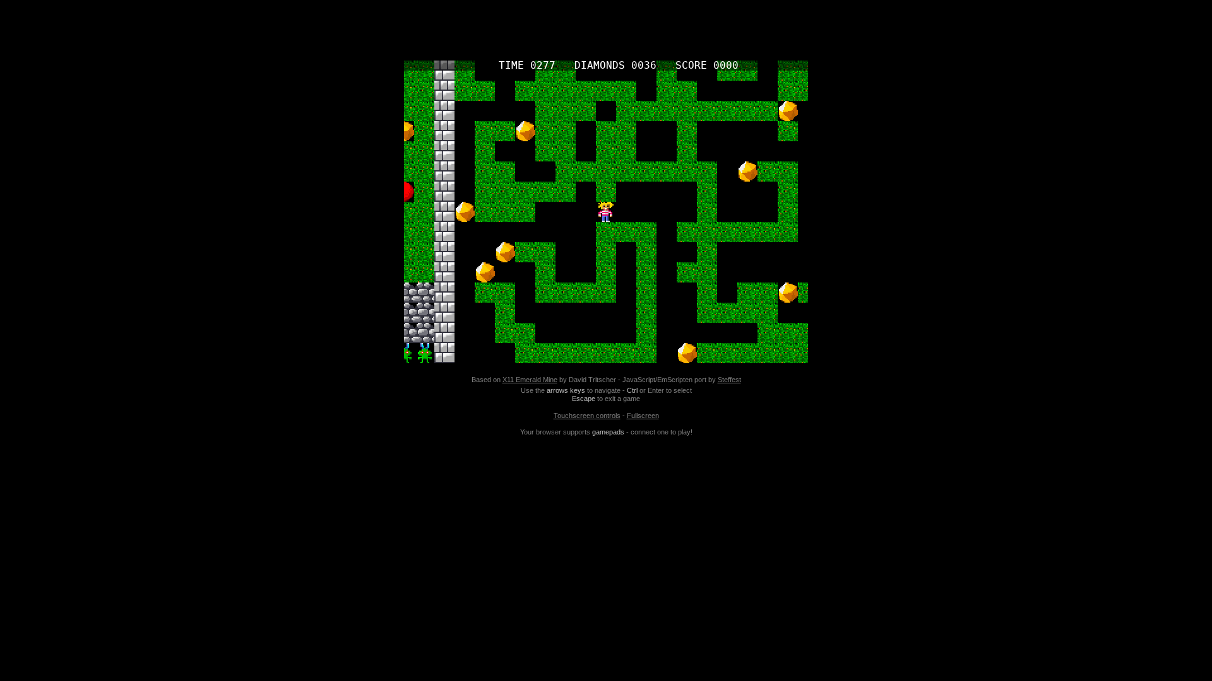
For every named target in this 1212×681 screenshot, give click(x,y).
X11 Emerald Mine (529, 379)
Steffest (729, 379)
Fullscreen (643, 415)
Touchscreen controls (587, 415)
